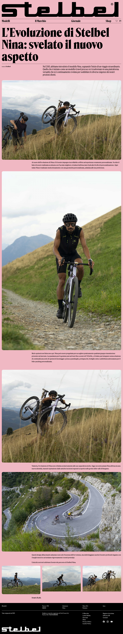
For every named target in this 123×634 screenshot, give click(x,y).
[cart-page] (116, 21)
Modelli (6, 21)
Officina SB (106, 616)
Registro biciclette (108, 614)
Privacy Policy (87, 622)
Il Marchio (40, 21)
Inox (104, 606)
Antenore (65, 606)
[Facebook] (104, 622)
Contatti (105, 618)
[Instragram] (108, 622)
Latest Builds (86, 616)
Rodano (85, 608)
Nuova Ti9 (45, 606)
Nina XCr (85, 606)
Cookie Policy (87, 624)
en (120, 21)
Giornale (76, 21)
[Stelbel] (61, 9)
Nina (63, 608)
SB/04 (44, 608)
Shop (108, 21)
